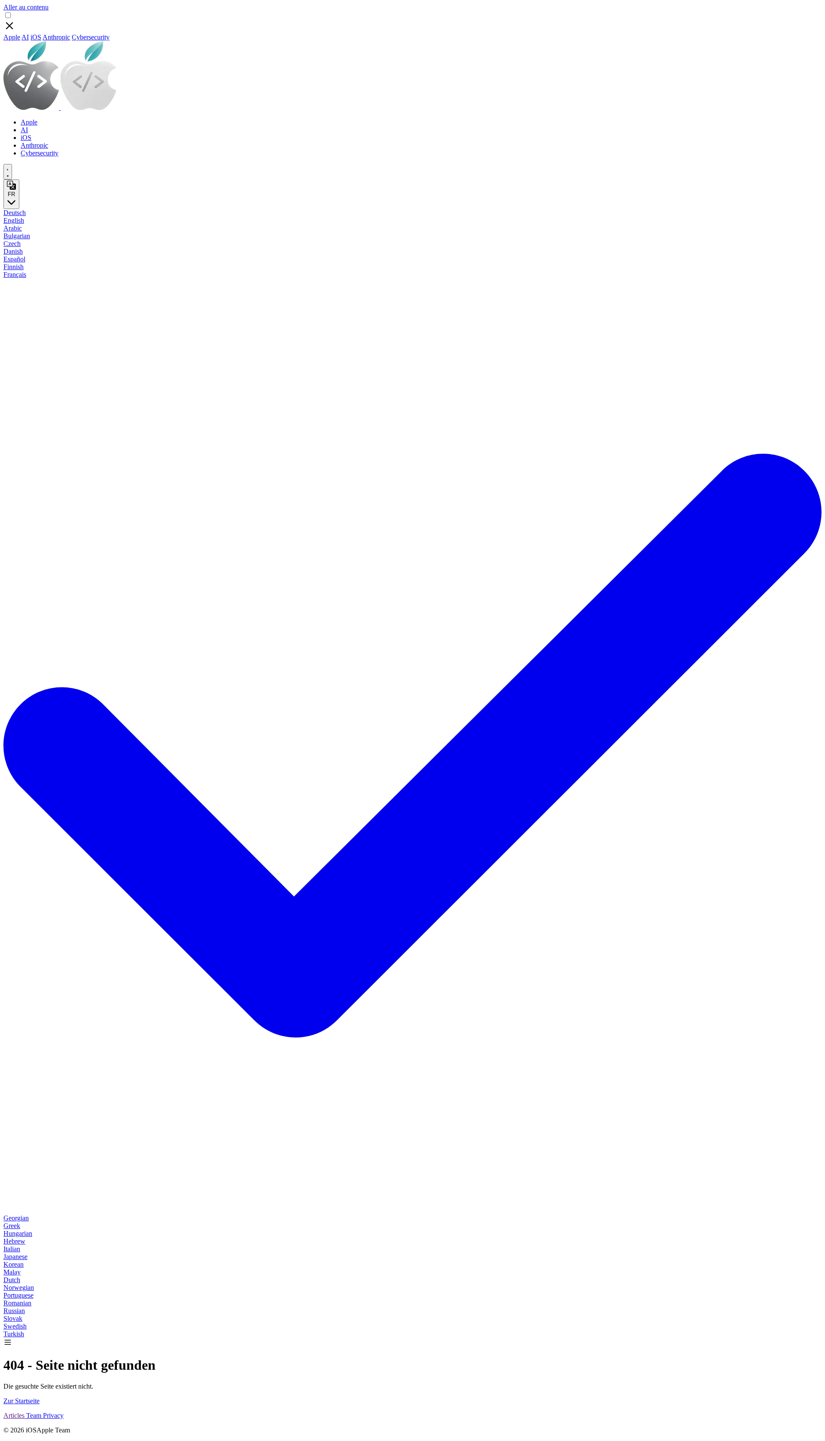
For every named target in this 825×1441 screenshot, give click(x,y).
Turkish (13, 1334)
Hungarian (17, 1233)
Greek (11, 1225)
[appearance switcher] (7, 171)
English (13, 220)
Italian (11, 1249)
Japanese (15, 1256)
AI (25, 37)
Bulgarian (16, 236)
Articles (14, 1415)
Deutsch (14, 212)
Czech (12, 243)
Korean (13, 1264)
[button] (7, 1344)
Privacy (53, 1415)
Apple (11, 37)
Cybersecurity (91, 37)
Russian (14, 1310)
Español (14, 259)
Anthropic (56, 37)
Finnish (13, 266)
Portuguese (18, 1295)
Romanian (17, 1303)
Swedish (15, 1326)
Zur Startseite (21, 1401)
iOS (36, 37)
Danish (13, 251)
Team (34, 1415)
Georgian (16, 1218)
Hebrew (14, 1241)
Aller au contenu (26, 7)
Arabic (12, 228)
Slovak (12, 1318)
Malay (12, 1272)
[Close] (9, 29)
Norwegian (18, 1287)
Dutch (11, 1279)
